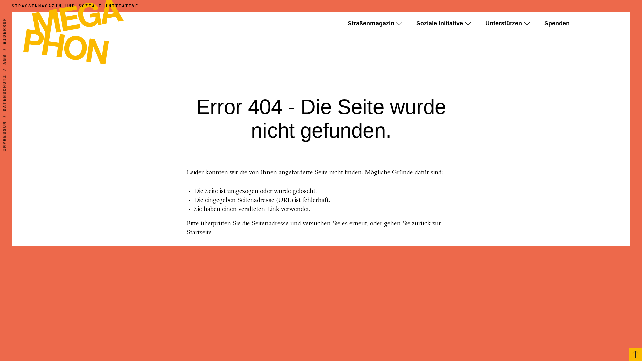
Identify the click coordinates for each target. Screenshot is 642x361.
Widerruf (4, 31)
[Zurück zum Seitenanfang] (635, 354)
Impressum (4, 136)
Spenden (557, 23)
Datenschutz (4, 93)
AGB (4, 59)
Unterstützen (503, 23)
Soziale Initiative (439, 23)
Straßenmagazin (371, 23)
